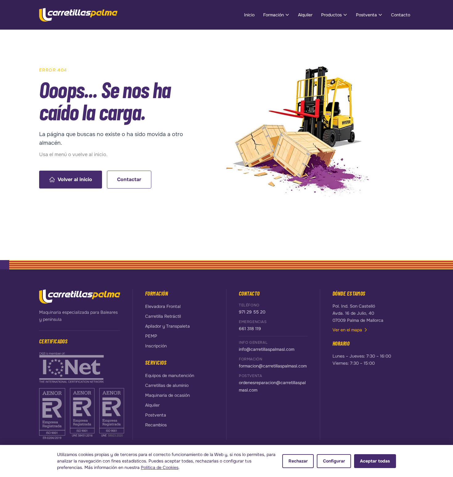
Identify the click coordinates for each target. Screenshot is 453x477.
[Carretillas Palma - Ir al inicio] (78, 15)
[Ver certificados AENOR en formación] (52, 413)
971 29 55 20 (252, 312)
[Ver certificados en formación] (71, 367)
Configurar (334, 461)
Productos (331, 15)
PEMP (151, 336)
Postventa (366, 15)
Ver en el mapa (347, 330)
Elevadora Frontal (163, 306)
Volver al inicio (75, 179)
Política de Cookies (159, 467)
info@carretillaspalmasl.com (266, 349)
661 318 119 (250, 328)
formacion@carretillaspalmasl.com (273, 366)
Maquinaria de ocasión (167, 395)
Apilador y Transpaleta (167, 326)
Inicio (249, 15)
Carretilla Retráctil (163, 316)
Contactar (129, 179)
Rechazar (298, 461)
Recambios (156, 425)
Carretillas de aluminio (167, 385)
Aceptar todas (375, 461)
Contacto (400, 15)
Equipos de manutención (169, 375)
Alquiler (305, 15)
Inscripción (156, 346)
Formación (273, 15)
